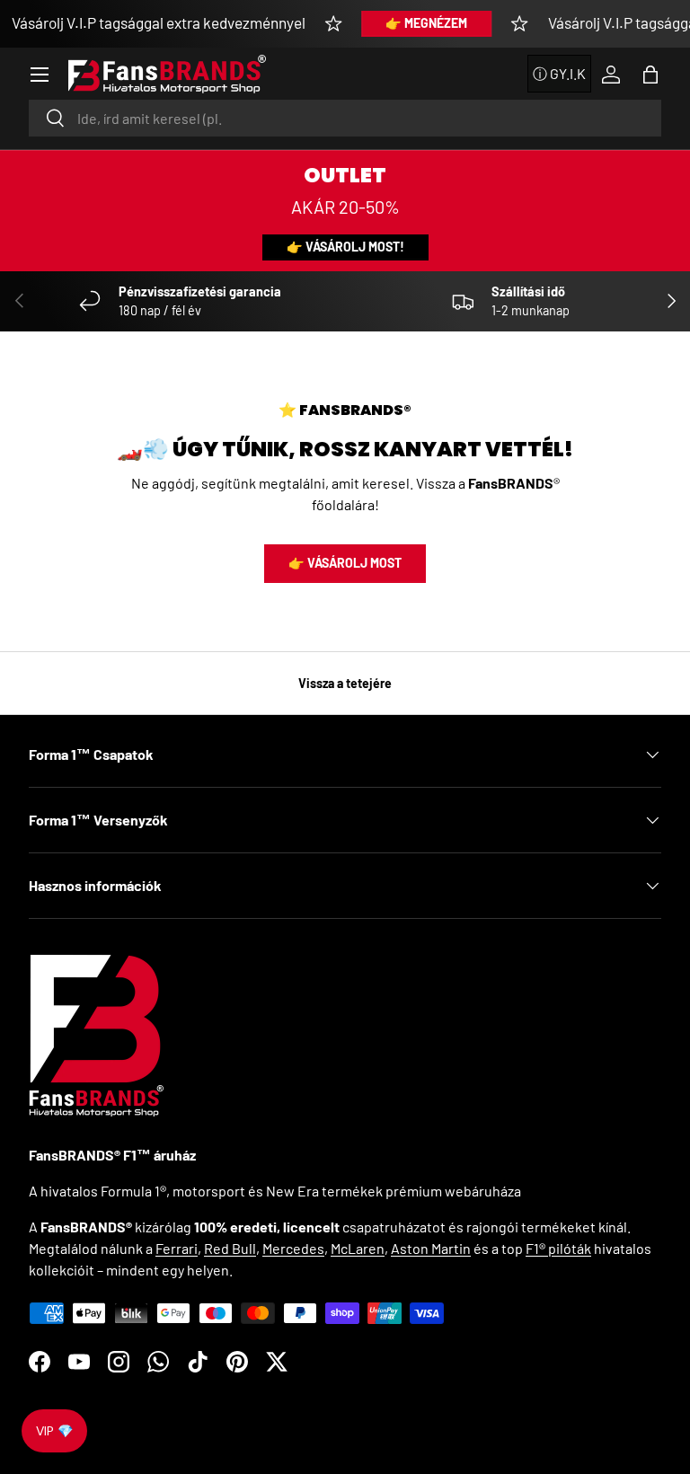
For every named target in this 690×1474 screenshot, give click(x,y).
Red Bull (230, 1248)
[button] (650, 74)
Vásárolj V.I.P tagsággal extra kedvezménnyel (158, 22)
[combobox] (345, 118)
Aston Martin (431, 1248)
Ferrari (176, 1248)
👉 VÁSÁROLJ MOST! (345, 246)
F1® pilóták (558, 1248)
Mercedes (293, 1248)
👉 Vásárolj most (345, 562)
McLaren (358, 1248)
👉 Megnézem (426, 23)
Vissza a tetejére (345, 683)
